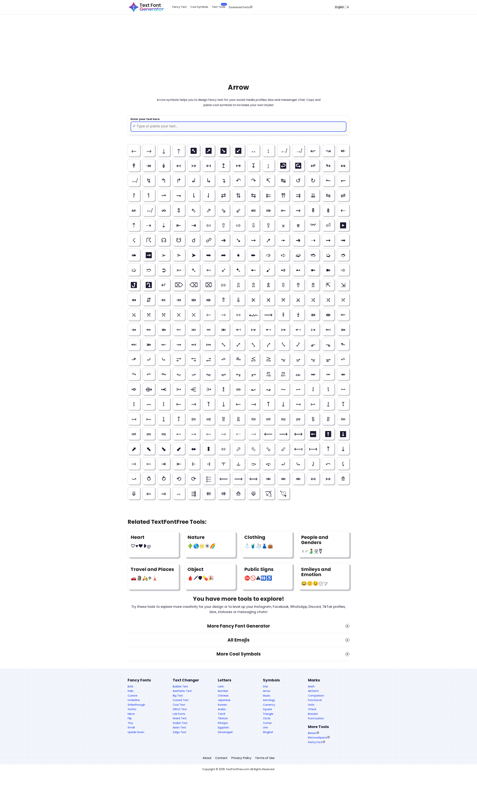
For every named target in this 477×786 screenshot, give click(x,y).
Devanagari (225, 732)
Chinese (223, 695)
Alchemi (313, 691)
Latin (221, 686)
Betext (312, 733)
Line (265, 727)
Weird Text (180, 718)
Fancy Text (179, 7)
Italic (131, 691)
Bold (130, 686)
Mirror (131, 714)
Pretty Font (315, 742)
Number (223, 691)
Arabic (222, 709)
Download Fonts (239, 7)
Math (311, 686)
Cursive (132, 695)
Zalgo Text (179, 732)
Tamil (221, 714)
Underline (134, 700)
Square (267, 709)
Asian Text (179, 727)
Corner (267, 723)
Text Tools (218, 7)
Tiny (130, 723)
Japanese (224, 700)
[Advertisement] (238, 46)
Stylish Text (180, 723)
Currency (269, 705)
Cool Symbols (199, 7)
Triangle (268, 714)
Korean (222, 705)
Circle (266, 718)
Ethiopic (223, 723)
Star (265, 686)
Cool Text (179, 705)
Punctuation (316, 718)
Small (131, 727)
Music (266, 695)
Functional (315, 700)
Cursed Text (181, 700)
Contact (221, 758)
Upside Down (136, 732)
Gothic (132, 709)
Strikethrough (136, 705)
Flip (130, 718)
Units (311, 705)
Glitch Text (180, 709)
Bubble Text (180, 686)
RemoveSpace (317, 737)
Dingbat (268, 732)
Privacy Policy (241, 758)
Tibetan (223, 718)
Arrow (266, 691)
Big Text (178, 695)
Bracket (313, 714)
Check (312, 709)
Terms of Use (264, 758)
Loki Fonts (179, 714)
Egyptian (223, 727)
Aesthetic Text (182, 691)
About (207, 758)
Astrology (269, 700)
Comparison (316, 695)
